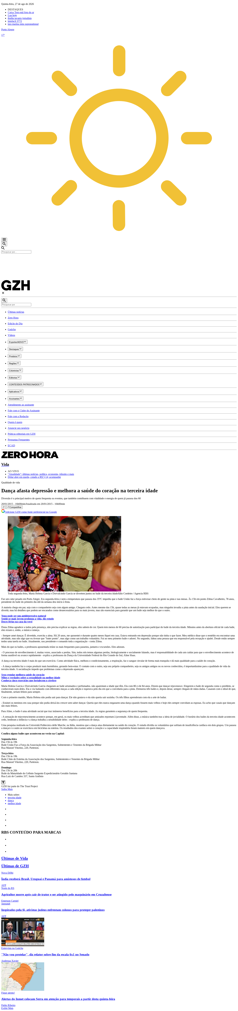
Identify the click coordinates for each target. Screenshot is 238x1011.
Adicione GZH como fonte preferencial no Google (31, 512)
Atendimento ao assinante (21, 404)
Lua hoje (12, 15)
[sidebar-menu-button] (4, 240)
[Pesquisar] (4, 300)
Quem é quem (15, 422)
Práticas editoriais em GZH (21, 433)
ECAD (11, 445)
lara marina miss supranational (23, 24)
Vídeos (11, 335)
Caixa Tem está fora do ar (21, 12)
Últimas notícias (16, 312)
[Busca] (4, 244)
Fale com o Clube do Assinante (24, 410)
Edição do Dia (15, 323)
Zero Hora (13, 317)
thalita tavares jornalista (20, 18)
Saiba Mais (7, 789)
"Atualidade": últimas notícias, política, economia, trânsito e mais (41, 474)
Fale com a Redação (18, 416)
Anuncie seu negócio (18, 428)
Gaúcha (12, 329)
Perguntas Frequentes (19, 439)
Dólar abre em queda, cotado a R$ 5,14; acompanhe (34, 477)
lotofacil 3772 (15, 21)
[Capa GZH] (119, 259)
